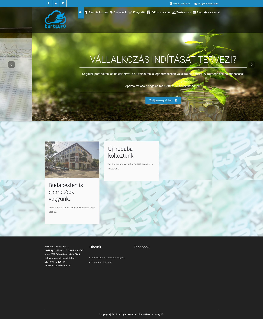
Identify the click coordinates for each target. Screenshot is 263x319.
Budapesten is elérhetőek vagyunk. (66, 192)
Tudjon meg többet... (130, 100)
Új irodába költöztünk (102, 262)
